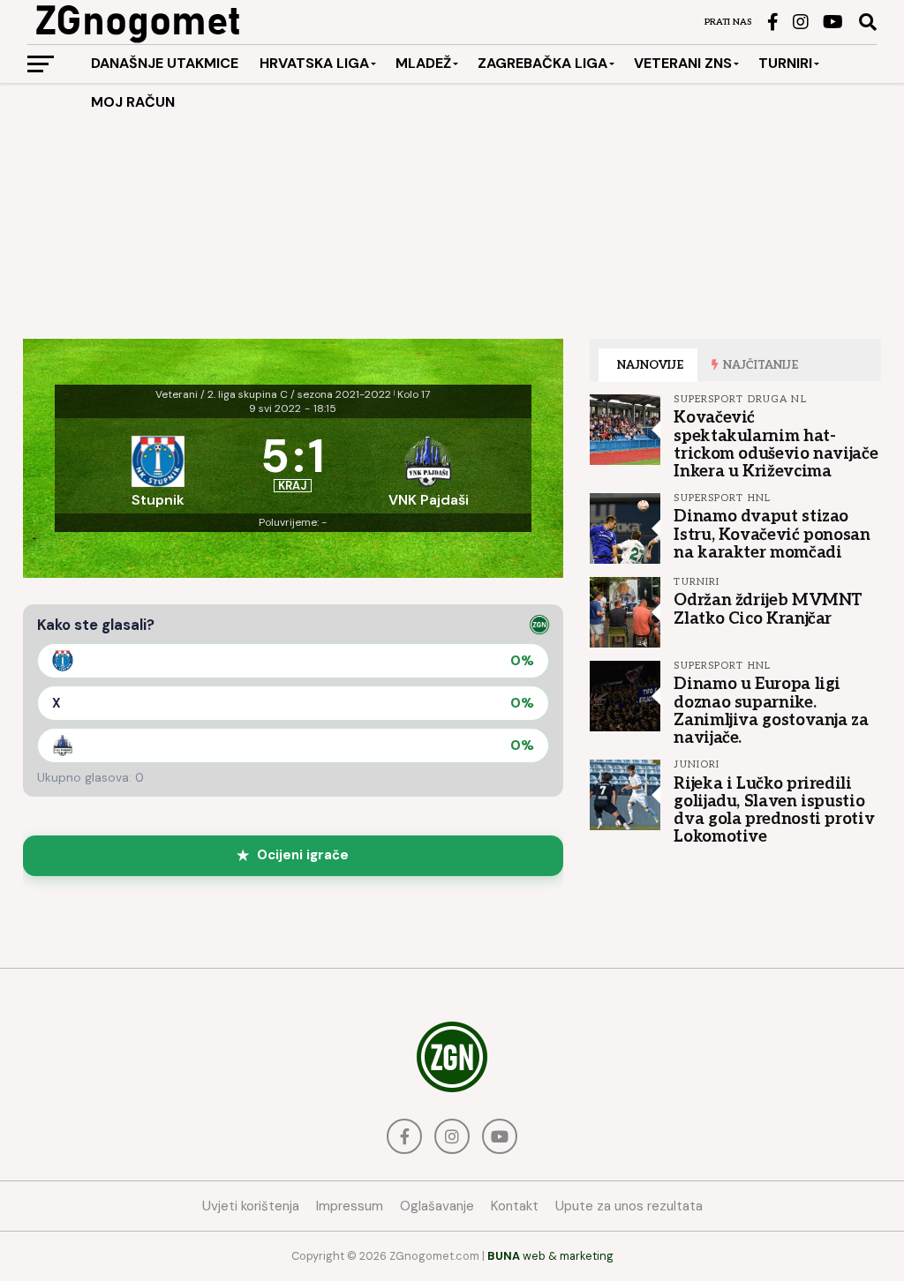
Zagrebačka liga (542, 63)
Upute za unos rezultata (629, 1206)
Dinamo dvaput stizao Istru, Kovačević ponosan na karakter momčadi (772, 533)
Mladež (423, 63)
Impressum (349, 1206)
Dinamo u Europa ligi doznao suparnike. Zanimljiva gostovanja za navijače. (771, 710)
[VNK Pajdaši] (428, 465)
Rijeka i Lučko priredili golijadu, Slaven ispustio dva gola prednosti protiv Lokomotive (774, 810)
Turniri (785, 63)
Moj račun (133, 102)
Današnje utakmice (164, 63)
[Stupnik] (158, 465)
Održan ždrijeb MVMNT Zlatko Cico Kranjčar (768, 608)
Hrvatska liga (314, 63)
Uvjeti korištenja (250, 1206)
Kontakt (515, 1206)
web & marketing (550, 1255)
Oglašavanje (437, 1206)
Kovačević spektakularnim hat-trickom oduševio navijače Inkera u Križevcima (776, 444)
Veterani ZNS (683, 63)
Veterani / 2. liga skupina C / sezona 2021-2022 (273, 394)
